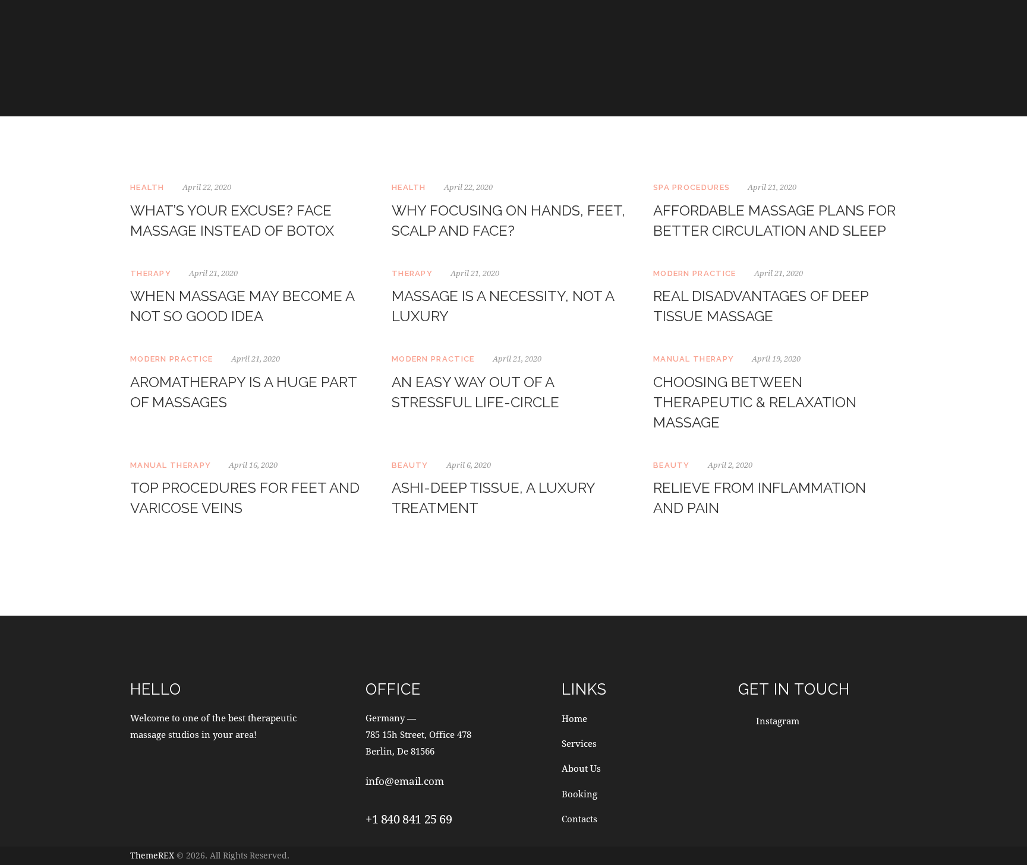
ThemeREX (152, 855)
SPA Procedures (691, 187)
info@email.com (405, 781)
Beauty (410, 465)
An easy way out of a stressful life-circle (475, 392)
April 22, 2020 (206, 187)
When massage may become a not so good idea (242, 306)
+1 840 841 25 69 (409, 819)
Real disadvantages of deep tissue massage (760, 306)
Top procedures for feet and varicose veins (245, 498)
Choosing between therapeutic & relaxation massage (754, 402)
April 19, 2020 (776, 358)
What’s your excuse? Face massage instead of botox (232, 220)
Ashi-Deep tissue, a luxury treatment (493, 498)
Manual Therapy (693, 358)
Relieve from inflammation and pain (759, 498)
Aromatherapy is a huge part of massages (243, 392)
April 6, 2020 (468, 465)
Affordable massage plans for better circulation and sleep (774, 220)
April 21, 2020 (772, 187)
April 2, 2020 (730, 465)
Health (147, 187)
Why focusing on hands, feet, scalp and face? (508, 220)
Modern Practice (694, 273)
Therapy (150, 273)
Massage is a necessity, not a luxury (503, 306)
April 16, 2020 (253, 465)
